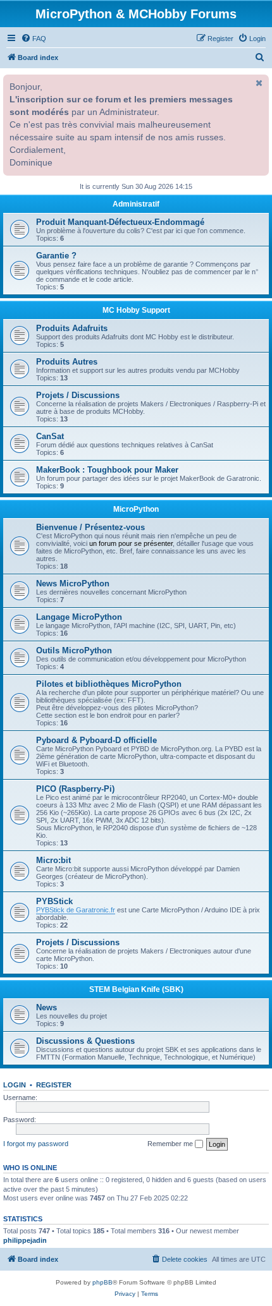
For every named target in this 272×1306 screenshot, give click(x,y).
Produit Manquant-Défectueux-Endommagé (120, 222)
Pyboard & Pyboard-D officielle (96, 740)
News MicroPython (72, 583)
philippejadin (25, 1240)
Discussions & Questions (85, 1041)
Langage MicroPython (79, 617)
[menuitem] (33, 38)
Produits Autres (66, 361)
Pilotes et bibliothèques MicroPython (109, 684)
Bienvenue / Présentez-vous (90, 527)
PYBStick (54, 901)
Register (53, 1085)
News (46, 1007)
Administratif (136, 204)
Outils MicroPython (74, 650)
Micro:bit (53, 860)
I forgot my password (35, 1143)
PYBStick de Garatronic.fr (75, 910)
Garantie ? (56, 255)
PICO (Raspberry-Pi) (75, 789)
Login (14, 1085)
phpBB (102, 1282)
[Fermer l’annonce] (258, 82)
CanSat (50, 436)
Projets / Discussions (78, 395)
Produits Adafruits (72, 328)
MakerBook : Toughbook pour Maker (107, 470)
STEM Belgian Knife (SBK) (136, 989)
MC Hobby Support (136, 310)
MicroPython (136, 509)
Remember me (171, 1143)
